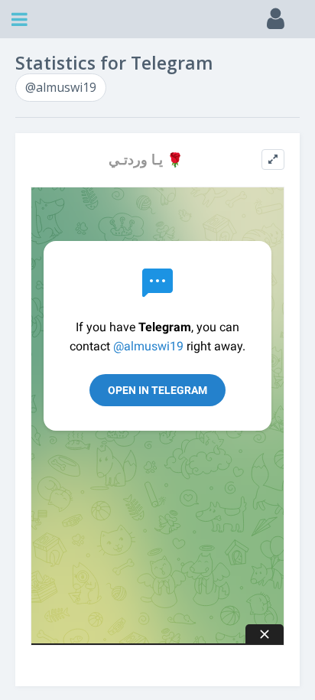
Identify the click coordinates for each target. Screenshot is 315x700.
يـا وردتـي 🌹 (146, 159)
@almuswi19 (60, 87)
